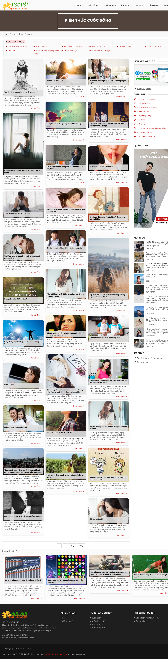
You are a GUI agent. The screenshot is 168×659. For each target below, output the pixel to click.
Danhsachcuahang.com (147, 618)
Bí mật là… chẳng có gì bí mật (102, 166)
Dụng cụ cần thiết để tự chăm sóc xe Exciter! (23, 580)
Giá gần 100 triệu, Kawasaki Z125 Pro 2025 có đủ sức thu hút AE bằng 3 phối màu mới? (109, 573)
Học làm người (98, 46)
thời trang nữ (97, 624)
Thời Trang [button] (110, 5)
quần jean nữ (97, 621)
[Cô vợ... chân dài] (108, 510)
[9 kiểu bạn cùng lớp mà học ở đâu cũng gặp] (65, 240)
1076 (81, 546)
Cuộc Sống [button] (92, 5)
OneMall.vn (140, 621)
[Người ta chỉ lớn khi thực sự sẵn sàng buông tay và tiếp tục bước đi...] (108, 268)
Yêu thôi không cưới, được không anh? (19, 92)
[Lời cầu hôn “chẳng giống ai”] (23, 418)
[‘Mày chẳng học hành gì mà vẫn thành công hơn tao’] (23, 332)
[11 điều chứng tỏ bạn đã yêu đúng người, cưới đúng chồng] (23, 246)
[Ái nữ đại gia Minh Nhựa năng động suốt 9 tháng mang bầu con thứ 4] (139, 324)
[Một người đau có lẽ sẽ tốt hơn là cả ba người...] (23, 505)
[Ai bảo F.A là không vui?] (65, 71)
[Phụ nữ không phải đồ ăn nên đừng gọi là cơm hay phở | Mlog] (65, 283)
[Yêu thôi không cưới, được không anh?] (23, 77)
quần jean (96, 618)
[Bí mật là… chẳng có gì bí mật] (108, 157)
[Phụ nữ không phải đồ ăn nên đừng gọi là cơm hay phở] (108, 415)
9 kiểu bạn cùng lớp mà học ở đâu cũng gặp (64, 248)
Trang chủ (7, 34)
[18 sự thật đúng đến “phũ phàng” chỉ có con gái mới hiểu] (108, 203)
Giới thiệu (6, 648)
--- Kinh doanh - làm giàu (147, 107)
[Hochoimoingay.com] (15, 4)
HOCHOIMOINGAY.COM (55, 654)
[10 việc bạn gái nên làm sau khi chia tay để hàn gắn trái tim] (65, 200)
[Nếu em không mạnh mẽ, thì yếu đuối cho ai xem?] (65, 465)
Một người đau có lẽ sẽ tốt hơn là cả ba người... (23, 516)
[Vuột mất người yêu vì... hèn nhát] (23, 204)
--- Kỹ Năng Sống (143, 116)
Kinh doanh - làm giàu (73, 46)
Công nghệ (67, 621)
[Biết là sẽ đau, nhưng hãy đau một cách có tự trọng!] (23, 143)
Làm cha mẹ (41, 46)
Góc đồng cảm (154, 46)
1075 (72, 546)
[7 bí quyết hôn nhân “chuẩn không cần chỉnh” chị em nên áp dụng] (65, 325)
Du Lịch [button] (139, 5)
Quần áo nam (143, 362)
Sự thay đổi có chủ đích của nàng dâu (105, 338)
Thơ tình (11, 51)
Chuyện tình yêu (71, 51)
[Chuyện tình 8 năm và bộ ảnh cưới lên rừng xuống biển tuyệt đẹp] (108, 114)
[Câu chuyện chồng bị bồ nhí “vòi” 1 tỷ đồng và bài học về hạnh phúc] (108, 371)
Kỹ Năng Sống (126, 46)
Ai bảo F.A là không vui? (56, 81)
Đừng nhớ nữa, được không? (15, 299)
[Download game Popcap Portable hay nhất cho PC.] (66, 569)
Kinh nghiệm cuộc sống (18, 46)
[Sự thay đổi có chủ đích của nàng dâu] (108, 328)
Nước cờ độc (9, 384)
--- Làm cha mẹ (143, 103)
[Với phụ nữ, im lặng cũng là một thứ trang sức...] (65, 114)
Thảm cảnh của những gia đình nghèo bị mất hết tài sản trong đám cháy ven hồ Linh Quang (22, 471)
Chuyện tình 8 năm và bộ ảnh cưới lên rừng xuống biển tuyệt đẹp (107, 125)
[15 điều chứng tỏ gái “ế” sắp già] (65, 423)
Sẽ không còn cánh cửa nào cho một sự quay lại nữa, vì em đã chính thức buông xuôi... (65, 391)
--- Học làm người (144, 111)
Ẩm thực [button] (125, 5)
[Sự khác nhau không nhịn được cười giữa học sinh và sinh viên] (108, 464)
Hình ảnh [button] (154, 5)
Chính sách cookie (22, 648)
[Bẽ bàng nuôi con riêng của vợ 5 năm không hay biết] (65, 157)
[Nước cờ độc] (23, 375)
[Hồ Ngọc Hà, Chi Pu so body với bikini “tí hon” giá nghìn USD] (139, 312)
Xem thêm (36, 108)
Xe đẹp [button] (77, 5)
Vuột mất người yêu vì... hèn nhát (17, 213)
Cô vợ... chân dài (96, 519)
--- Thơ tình (141, 124)
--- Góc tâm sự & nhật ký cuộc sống (151, 128)
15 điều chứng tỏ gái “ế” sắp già (59, 432)
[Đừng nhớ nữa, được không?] (23, 289)
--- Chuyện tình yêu (144, 132)
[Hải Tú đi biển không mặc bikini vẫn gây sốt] (139, 280)
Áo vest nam (158, 358)
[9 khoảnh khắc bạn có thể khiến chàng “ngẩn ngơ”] (108, 71)
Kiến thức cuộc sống (23, 34)
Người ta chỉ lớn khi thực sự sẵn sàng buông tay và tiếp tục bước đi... (107, 296)
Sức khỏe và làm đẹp (101, 51)
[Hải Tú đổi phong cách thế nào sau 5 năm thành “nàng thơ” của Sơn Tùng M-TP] (139, 247)
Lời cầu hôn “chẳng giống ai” (16, 427)
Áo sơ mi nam (143, 358)
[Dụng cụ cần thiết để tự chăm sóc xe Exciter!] (23, 569)
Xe (63, 618)
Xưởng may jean (144, 89)
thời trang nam (98, 627)
